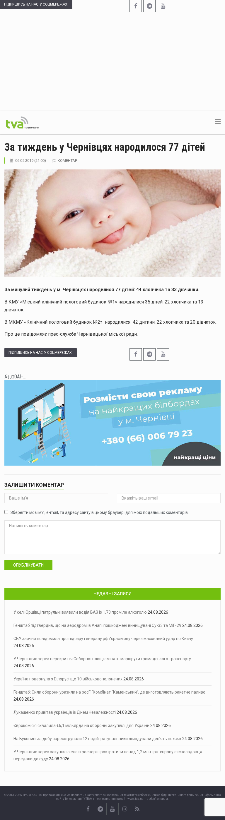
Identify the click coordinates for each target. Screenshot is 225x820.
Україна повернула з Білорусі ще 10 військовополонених (67, 679)
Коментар (67, 160)
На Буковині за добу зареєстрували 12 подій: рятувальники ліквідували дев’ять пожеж (97, 738)
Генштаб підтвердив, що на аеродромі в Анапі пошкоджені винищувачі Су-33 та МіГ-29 (97, 625)
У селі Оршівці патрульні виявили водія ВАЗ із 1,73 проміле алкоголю (80, 612)
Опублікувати (28, 565)
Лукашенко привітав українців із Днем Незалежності (64, 712)
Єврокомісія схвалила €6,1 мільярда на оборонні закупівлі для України (81, 725)
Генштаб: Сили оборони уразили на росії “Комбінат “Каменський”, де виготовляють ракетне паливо (109, 692)
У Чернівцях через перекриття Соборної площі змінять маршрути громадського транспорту (102, 658)
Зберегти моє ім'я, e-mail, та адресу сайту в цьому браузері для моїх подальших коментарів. (100, 512)
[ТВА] (22, 122)
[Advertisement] (112, 61)
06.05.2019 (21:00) (30, 160)
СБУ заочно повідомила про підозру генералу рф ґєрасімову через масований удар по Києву (103, 638)
